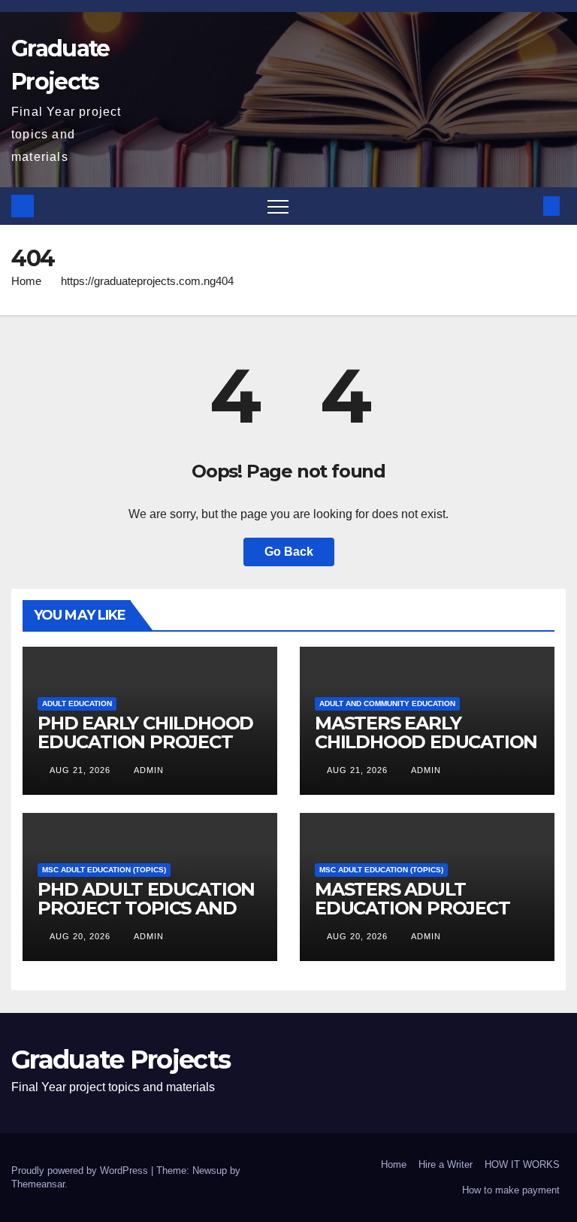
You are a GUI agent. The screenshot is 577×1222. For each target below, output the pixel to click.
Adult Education (77, 703)
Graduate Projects (120, 1059)
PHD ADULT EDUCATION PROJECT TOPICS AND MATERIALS (146, 908)
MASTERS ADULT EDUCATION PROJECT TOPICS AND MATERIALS (424, 908)
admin (147, 770)
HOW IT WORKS (522, 1164)
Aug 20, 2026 (80, 936)
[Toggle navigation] (278, 206)
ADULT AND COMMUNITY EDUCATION (387, 703)
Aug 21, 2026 (80, 770)
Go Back (288, 551)
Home (26, 280)
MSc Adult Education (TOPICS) (104, 870)
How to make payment (511, 1190)
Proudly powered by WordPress (81, 1170)
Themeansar (38, 1184)
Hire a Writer (445, 1164)
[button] (526, 205)
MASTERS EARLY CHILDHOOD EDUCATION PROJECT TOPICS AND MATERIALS (426, 751)
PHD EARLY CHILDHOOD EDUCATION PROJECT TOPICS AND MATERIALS (146, 742)
